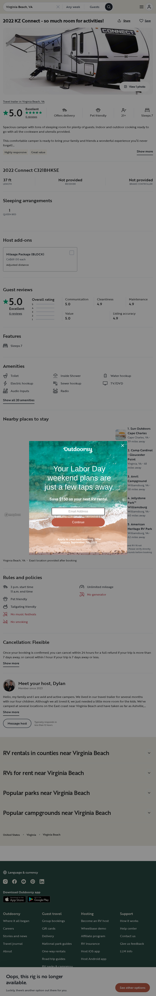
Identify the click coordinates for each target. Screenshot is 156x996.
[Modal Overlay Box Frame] (78, 498)
